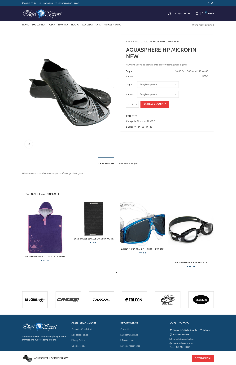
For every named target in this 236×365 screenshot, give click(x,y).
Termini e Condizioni (81, 329)
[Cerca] (197, 13)
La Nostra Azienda (129, 334)
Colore (129, 94)
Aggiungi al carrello (155, 104)
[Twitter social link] (139, 127)
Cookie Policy (78, 345)
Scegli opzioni (202, 358)
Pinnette (141, 121)
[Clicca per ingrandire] (29, 144)
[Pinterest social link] (143, 127)
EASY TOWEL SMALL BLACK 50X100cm (94, 238)
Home (129, 41)
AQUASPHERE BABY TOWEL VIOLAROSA (45, 256)
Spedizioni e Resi (79, 334)
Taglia (129, 84)
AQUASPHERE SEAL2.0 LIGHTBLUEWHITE (142, 249)
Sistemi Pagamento (130, 345)
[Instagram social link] (212, 3)
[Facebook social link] (208, 3)
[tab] (106, 162)
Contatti (124, 329)
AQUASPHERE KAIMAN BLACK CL (191, 262)
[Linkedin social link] (147, 127)
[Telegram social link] (151, 127)
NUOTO (139, 41)
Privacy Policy (78, 340)
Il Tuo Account (127, 340)
